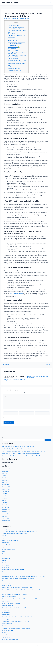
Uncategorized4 (6, 614)
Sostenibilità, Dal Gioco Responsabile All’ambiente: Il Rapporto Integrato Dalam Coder (22, 455)
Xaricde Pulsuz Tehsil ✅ (13, 47)
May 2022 (4, 500)
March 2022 (5, 505)
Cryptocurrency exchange (8, 549)
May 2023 (4, 478)
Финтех (4, 632)
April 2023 (4, 480)
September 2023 (6, 469)
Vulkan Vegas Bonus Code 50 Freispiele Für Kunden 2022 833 (17, 617)
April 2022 (4, 502)
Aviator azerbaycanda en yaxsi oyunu (17, 55)
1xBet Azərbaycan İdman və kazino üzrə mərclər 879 (14, 533)
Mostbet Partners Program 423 (9, 596)
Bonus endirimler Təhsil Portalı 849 (10, 540)
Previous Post (5, 364)
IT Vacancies (5, 571)
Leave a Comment (8, 18)
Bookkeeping (5, 542)
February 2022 (5, 507)
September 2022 (6, 491)
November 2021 (6, 511)
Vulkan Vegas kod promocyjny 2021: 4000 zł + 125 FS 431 (16, 621)
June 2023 (4, 475)
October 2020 (5, 523)
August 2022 (5, 493)
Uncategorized (5, 610)
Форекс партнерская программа (10, 639)
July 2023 (4, 473)
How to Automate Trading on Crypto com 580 (13, 569)
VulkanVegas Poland (7, 626)
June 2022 (4, 498)
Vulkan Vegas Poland (7, 623)
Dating (3, 551)
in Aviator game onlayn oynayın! (15, 38)
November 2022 (6, 489)
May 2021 (4, 516)
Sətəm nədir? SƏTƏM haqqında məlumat (17, 57)
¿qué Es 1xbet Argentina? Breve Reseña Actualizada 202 (15, 448)
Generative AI (5, 567)
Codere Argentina (6, 544)
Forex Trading (5, 565)
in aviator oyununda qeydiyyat (15, 66)
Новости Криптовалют (8, 630)
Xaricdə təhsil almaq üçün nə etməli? (16, 42)
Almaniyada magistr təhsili (14, 68)
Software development (7, 605)
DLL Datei (4, 553)
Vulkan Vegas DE (6, 619)
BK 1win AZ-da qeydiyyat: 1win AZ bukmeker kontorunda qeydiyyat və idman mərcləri (16, 35)
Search (4, 437)
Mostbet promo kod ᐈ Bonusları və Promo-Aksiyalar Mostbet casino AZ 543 (20, 598)
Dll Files (4, 556)
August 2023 (5, 471)
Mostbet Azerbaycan (7, 592)
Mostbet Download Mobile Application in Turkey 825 (14, 594)
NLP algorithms (6, 601)
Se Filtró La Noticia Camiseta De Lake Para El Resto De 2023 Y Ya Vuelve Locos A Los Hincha (24, 451)
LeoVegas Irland (6, 583)
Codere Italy (5, 547)
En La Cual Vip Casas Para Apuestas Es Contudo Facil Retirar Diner (18, 446)
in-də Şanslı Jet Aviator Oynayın (15, 28)
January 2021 (5, 518)
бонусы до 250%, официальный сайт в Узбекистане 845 (16, 628)
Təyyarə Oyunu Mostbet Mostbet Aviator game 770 (14, 607)
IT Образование (6, 574)
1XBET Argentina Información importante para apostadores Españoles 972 (19, 531)
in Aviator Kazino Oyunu (13, 50)
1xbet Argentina (6, 529)
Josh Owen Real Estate (10, 3)
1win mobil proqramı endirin (16, 293)
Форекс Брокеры (6, 635)
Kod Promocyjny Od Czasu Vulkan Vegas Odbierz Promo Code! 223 (18, 578)
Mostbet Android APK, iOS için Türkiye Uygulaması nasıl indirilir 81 (17, 587)
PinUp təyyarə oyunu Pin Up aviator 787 (11, 603)
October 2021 (5, 514)
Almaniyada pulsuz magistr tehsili (16, 27)
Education (4, 560)
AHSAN (40, 645)
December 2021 (6, 509)
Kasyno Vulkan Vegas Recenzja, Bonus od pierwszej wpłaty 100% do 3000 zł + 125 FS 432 (23, 576)
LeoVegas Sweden (6, 585)
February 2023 (5, 484)
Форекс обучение (6, 637)
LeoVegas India (6, 580)
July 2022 (4, 496)
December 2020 (6, 520)
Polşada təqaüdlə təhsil (13, 25)
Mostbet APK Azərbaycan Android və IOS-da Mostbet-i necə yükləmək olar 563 (21, 590)
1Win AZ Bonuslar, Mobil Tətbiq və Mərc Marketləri (14, 376)
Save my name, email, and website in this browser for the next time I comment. (23, 418)
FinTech (4, 562)
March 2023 (5, 482)
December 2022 (6, 486)
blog (3, 538)
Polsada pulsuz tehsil (13, 40)
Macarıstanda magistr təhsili (14, 70)
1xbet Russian (5, 535)
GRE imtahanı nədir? (13, 58)
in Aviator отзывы (12, 48)
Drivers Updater (6, 558)
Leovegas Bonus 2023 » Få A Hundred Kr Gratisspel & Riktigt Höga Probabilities (21, 453)
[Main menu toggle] (50, 2)
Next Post (48, 364)
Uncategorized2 (6, 612)
